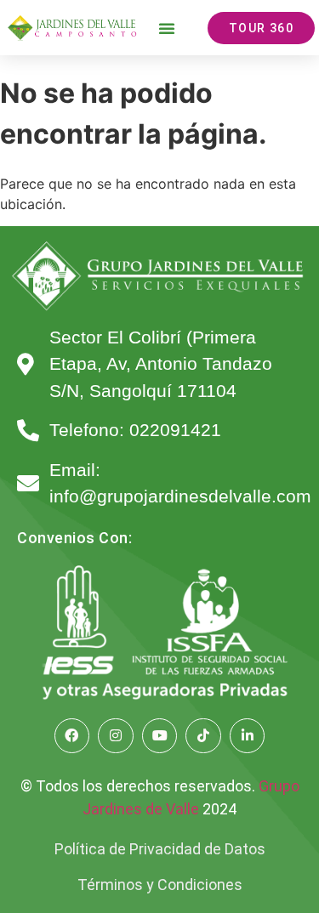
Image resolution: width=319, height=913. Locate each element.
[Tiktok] (203, 736)
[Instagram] (116, 736)
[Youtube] (160, 736)
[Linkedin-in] (247, 736)
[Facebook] (72, 736)
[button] (166, 28)
